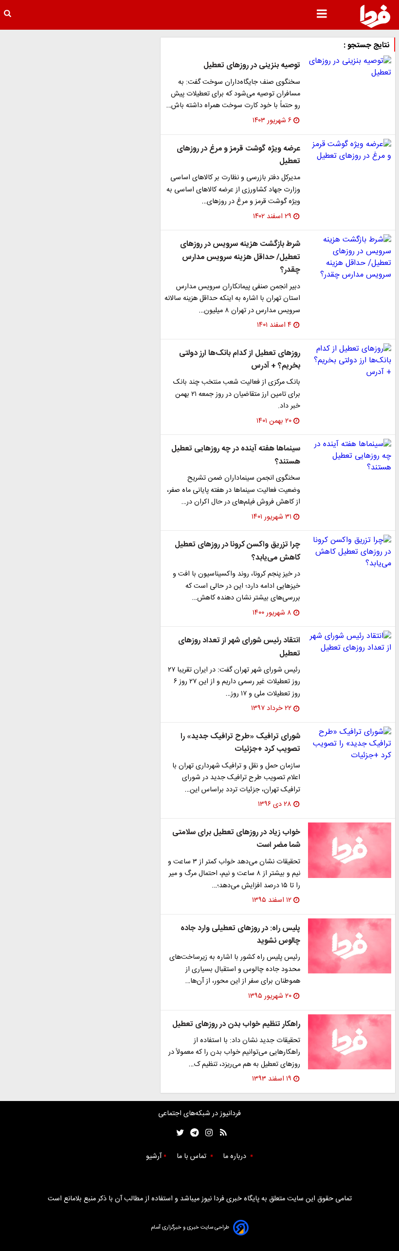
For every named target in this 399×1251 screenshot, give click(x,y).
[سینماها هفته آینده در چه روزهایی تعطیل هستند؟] (349, 456)
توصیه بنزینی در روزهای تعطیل (251, 65)
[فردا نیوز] (375, 16)
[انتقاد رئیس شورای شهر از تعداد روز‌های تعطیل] (349, 642)
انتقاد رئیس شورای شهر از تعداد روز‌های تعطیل (239, 647)
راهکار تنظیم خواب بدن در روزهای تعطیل (236, 1024)
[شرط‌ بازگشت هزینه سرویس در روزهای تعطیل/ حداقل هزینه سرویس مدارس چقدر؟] (349, 257)
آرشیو (154, 1156)
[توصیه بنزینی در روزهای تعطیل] (349, 67)
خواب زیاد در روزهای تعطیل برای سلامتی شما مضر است (236, 839)
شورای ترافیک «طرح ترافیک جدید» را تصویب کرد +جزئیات (240, 743)
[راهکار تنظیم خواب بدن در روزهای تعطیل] (349, 1042)
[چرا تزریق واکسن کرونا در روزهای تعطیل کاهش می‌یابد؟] (349, 552)
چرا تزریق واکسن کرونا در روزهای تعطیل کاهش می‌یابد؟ (237, 551)
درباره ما (235, 1156)
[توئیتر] (178, 1132)
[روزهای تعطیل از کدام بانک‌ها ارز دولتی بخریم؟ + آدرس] (349, 360)
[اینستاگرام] (206, 1132)
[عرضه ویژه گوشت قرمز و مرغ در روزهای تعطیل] (349, 150)
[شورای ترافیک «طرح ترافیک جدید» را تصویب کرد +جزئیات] (349, 744)
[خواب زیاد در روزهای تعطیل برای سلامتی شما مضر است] (349, 850)
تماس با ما (192, 1156)
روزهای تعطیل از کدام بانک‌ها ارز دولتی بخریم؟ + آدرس (239, 360)
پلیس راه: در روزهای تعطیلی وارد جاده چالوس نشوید (240, 935)
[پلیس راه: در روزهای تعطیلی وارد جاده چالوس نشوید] (349, 946)
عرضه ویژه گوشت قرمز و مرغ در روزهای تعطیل (238, 155)
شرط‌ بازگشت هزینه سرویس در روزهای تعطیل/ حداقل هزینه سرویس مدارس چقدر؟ (240, 257)
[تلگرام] (191, 1132)
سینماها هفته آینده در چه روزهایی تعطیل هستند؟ (235, 455)
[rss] (220, 1132)
